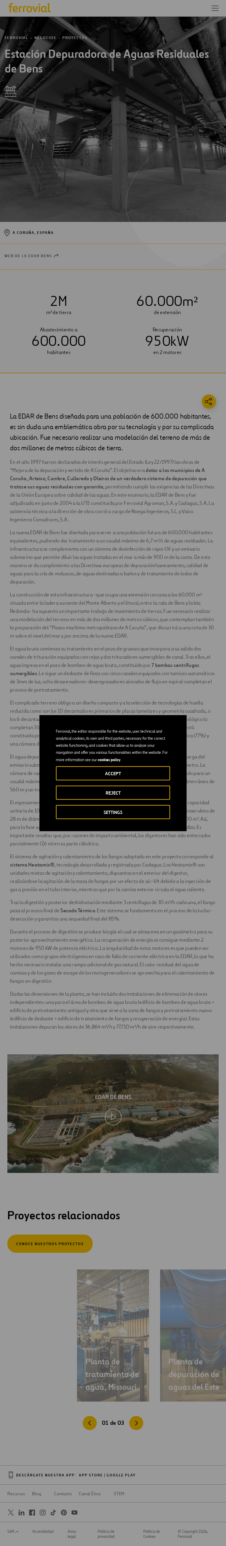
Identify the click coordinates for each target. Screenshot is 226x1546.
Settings (113, 812)
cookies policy (109, 759)
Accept (113, 773)
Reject (113, 793)
